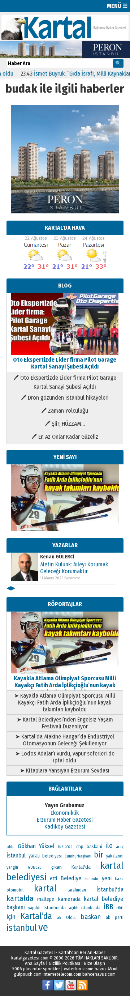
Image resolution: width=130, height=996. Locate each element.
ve (43, 927)
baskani (94, 846)
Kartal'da (81, 867)
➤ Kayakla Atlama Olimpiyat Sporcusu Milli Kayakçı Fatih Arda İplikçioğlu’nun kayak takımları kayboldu (64, 702)
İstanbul (16, 855)
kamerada (69, 899)
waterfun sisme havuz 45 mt (91, 968)
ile (109, 845)
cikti (120, 908)
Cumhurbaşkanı (78, 856)
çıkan (56, 867)
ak (59, 917)
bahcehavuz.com (99, 974)
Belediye (71, 878)
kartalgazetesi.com (29, 958)
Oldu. (71, 917)
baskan (91, 917)
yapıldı (34, 907)
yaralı (34, 856)
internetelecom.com (62, 974)
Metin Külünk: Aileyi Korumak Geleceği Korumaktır (74, 568)
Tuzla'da (65, 846)
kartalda (20, 898)
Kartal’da (36, 916)
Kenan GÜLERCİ (57, 557)
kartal (45, 888)
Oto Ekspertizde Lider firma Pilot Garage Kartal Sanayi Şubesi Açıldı (64, 363)
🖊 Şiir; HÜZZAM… (65, 423)
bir (98, 855)
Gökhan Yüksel (36, 846)
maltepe (45, 899)
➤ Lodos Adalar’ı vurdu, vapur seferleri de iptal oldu (64, 757)
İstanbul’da (54, 908)
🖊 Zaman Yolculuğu (64, 410)
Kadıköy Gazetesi (64, 826)
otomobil (14, 890)
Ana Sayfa (35, 963)
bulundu (91, 879)
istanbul (21, 928)
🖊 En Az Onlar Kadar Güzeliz (64, 436)
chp (79, 846)
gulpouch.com (28, 974)
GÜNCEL (34, 867)
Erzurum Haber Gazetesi (65, 819)
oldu (10, 846)
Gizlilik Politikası (64, 963)
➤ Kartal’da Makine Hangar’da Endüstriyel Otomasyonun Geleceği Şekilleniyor (64, 740)
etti (53, 879)
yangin (12, 867)
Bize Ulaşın (94, 963)
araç (120, 846)
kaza (119, 878)
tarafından (77, 890)
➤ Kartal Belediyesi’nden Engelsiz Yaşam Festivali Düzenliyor (65, 723)
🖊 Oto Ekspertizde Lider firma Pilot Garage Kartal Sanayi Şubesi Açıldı (64, 382)
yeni (107, 878)
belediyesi (52, 856)
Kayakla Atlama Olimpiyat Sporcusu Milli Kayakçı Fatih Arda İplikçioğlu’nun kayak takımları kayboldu (65, 685)
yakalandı (115, 856)
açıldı (73, 908)
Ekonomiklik (65, 812)
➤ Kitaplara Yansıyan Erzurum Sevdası (64, 770)
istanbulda (90, 907)
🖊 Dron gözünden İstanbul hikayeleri (65, 397)
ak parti (115, 917)
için (11, 917)
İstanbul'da (110, 889)
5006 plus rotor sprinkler (36, 968)
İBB (108, 907)
